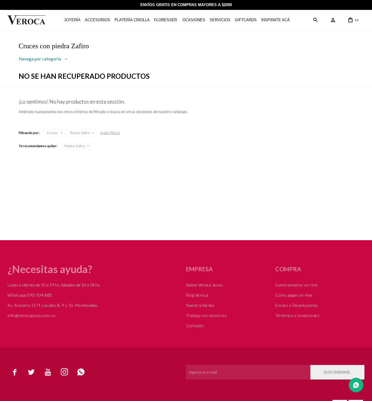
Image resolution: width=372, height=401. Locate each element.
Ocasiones (194, 20)
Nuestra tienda (200, 305)
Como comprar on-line (296, 284)
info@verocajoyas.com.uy (32, 315)
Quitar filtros (110, 133)
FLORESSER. (166, 20)
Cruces (52, 133)
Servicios (220, 20)
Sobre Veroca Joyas (204, 284)
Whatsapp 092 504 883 (30, 295)
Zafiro (80, 133)
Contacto (195, 325)
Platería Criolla (132, 20)
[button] (315, 20)
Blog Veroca (197, 295)
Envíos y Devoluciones (296, 305)
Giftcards (246, 20)
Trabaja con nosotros (206, 315)
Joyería (72, 20)
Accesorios (97, 20)
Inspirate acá (275, 20)
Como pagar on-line (293, 295)
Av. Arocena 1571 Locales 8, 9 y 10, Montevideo (53, 305)
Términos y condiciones (297, 315)
